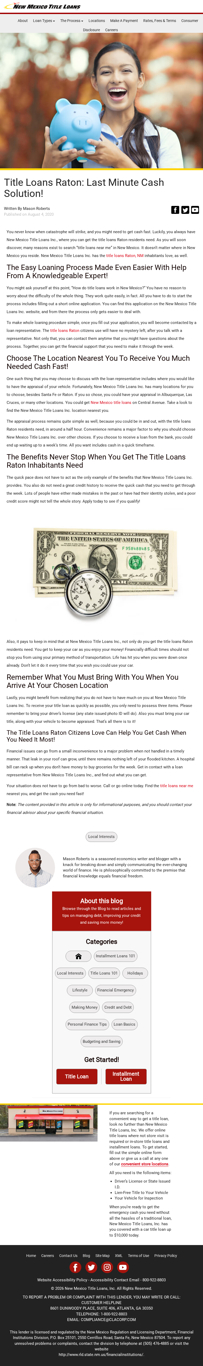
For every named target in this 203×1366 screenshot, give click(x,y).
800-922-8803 (154, 1280)
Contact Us (68, 1256)
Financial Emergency (115, 990)
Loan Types (43, 21)
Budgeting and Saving (101, 1041)
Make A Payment (124, 21)
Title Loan (77, 1077)
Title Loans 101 (104, 973)
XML (119, 1256)
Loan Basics (124, 1024)
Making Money (85, 1007)
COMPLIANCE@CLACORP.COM (108, 1319)
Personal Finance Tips (87, 1024)
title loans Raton (64, 330)
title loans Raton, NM (125, 255)
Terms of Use (138, 1256)
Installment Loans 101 (115, 956)
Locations (97, 21)
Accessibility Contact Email (114, 1280)
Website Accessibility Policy (62, 1280)
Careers (111, 30)
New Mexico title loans (111, 402)
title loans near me (176, 785)
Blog (86, 1256)
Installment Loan (126, 1076)
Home (31, 1256)
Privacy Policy (165, 1256)
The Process (70, 21)
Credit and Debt (118, 1007)
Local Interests (101, 836)
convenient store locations (144, 1164)
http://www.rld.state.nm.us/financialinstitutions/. (101, 1354)
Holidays (135, 973)
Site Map (102, 1256)
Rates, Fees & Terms (159, 21)
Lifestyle (79, 990)
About (23, 21)
